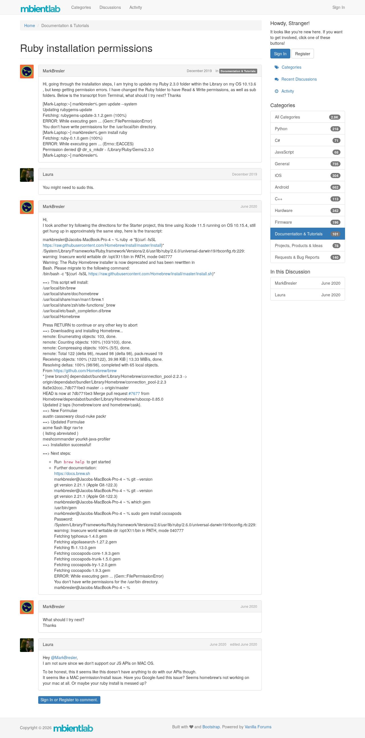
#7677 (134, 393)
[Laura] (28, 175)
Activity (135, 7)
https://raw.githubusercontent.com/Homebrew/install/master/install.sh (150, 273)
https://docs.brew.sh (72, 473)
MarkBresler (54, 71)
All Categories (307, 117)
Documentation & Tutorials (238, 71)
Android (307, 187)
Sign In (338, 7)
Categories (81, 7)
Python (307, 128)
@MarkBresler (64, 657)
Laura (48, 174)
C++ (307, 198)
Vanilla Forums (258, 726)
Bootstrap (211, 726)
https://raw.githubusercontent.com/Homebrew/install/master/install (102, 245)
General (307, 163)
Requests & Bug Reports (307, 257)
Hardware (307, 210)
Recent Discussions (298, 79)
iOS (307, 175)
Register (66, 699)
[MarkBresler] (28, 71)
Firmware (307, 222)
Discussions (110, 7)
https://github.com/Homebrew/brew (85, 370)
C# (307, 140)
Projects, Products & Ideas (307, 245)
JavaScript (307, 152)
